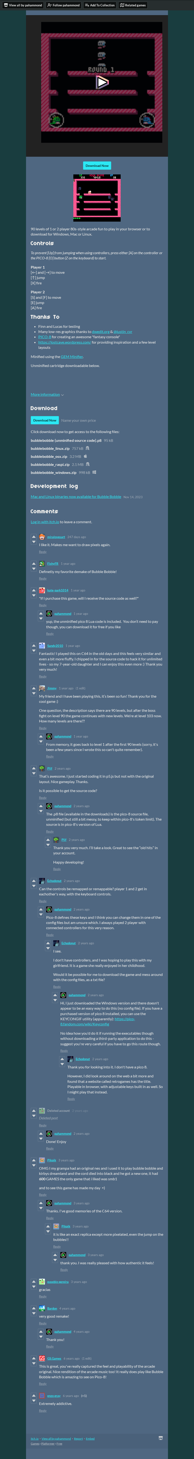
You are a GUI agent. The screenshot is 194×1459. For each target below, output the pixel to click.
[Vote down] (33, 541)
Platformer (48, 1443)
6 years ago (71, 1358)
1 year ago (68, 563)
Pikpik (51, 1160)
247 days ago (76, 537)
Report (78, 1438)
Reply (43, 552)
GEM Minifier (72, 356)
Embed (90, 1438)
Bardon (52, 1308)
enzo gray (54, 1396)
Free (59, 1443)
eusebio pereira (58, 1282)
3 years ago (66, 1160)
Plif (49, 768)
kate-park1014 (57, 590)
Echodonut (54, 881)
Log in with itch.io (45, 521)
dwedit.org (101, 331)
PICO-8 (44, 336)
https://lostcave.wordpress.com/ (64, 342)
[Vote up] (33, 536)
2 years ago (63, 768)
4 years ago (67, 1308)
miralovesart (56, 537)
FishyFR (52, 563)
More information (45, 394)
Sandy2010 (55, 646)
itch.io (35, 1438)
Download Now (97, 166)
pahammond (62, 614)
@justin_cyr (123, 331)
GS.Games (54, 1358)
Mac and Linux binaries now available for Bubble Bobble (76, 496)
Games (35, 1443)
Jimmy (52, 688)
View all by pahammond (56, 1438)
